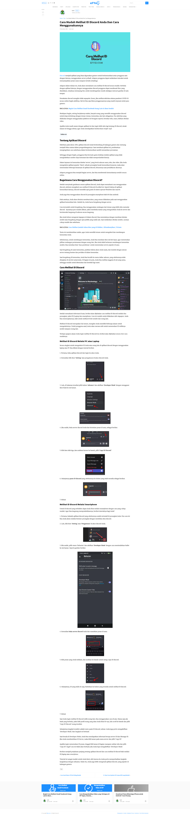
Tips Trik (91, 7)
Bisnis (125, 7)
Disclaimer (137, 813)
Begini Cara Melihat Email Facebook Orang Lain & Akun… (57, 795)
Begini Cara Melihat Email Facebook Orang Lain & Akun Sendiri (91, 108)
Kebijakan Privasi (130, 813)
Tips (64, 18)
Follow (44, 3)
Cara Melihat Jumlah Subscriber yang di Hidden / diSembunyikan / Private (95, 227)
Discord (62, 76)
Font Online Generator (144, 813)
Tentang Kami (120, 813)
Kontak (125, 813)
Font (61, 7)
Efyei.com (49, 813)
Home (61, 18)
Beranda (55, 7)
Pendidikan (116, 7)
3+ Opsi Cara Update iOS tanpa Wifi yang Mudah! (116, 775)
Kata (108, 7)
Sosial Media (100, 7)
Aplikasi (68, 7)
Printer (83, 7)
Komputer (76, 7)
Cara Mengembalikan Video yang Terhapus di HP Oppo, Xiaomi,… (94, 795)
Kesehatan (132, 7)
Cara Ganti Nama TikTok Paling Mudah (70, 775)
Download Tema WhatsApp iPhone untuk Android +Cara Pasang (129, 795)
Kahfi (75, 10)
